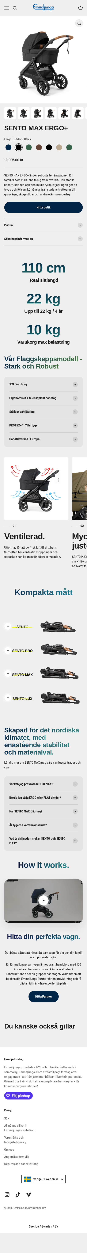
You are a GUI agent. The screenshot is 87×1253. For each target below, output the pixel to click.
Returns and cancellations (21, 1164)
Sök (6, 1118)
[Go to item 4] (51, 113)
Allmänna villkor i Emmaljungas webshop (19, 1128)
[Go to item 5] (64, 113)
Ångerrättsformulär (16, 1156)
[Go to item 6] (78, 113)
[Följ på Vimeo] (28, 1194)
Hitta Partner (43, 996)
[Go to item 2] (24, 113)
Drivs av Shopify (37, 1207)
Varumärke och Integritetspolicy (15, 1140)
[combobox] (43, 1179)
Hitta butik (43, 207)
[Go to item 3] (37, 113)
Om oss (9, 1149)
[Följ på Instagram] (7, 1194)
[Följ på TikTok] (18, 1194)
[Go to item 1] (10, 113)
